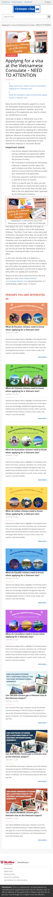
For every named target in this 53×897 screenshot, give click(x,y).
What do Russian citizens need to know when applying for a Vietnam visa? (27, 87)
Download (28, 2)
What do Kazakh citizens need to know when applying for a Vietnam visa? (25, 574)
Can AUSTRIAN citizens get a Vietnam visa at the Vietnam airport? (26, 755)
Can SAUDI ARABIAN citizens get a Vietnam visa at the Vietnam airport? (24, 814)
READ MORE (42, 357)
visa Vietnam (11, 55)
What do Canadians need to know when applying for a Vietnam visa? (28, 96)
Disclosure (8, 868)
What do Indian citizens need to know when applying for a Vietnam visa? (24, 512)
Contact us (6, 2)
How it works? (17, 2)
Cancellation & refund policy (15, 880)
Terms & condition (11, 877)
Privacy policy (9, 874)
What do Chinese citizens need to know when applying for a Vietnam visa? (25, 389)
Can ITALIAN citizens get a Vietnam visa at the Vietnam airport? (26, 696)
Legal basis (8, 871)
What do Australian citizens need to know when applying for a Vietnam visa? (26, 451)
